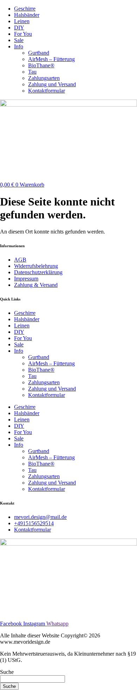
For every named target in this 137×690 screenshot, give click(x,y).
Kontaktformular (46, 91)
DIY (19, 28)
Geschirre (24, 9)
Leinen (22, 21)
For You (23, 34)
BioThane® (41, 65)
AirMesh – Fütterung (51, 59)
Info (18, 46)
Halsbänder (26, 15)
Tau (32, 72)
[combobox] (32, 679)
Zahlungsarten (44, 78)
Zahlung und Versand (52, 84)
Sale (19, 40)
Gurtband (38, 53)
